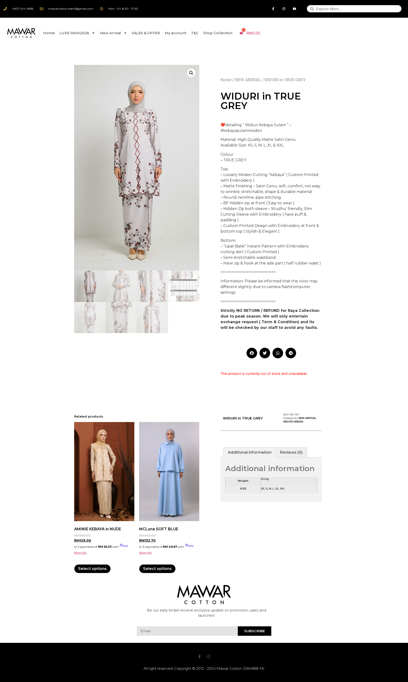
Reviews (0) (291, 452)
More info (80, 552)
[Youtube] (294, 9)
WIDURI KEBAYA (293, 421)
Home (49, 33)
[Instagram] (284, 9)
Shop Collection (217, 33)
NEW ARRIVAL (248, 79)
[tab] (249, 452)
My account (175, 33)
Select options (92, 568)
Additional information (250, 452)
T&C (195, 33)
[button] (251, 353)
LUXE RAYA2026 (74, 33)
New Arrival (110, 33)
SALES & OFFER (146, 33)
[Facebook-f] (273, 9)
